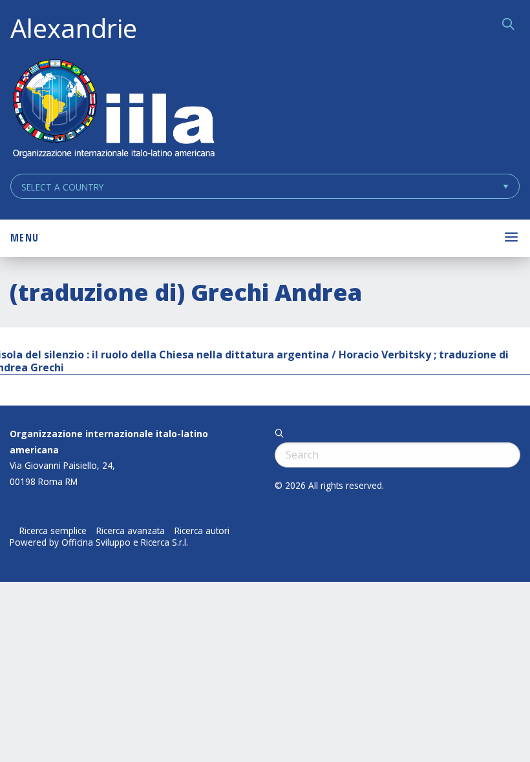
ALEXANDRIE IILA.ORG (113, 110)
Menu (24, 238)
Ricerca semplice (53, 530)
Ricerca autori (202, 530)
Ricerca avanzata (130, 530)
